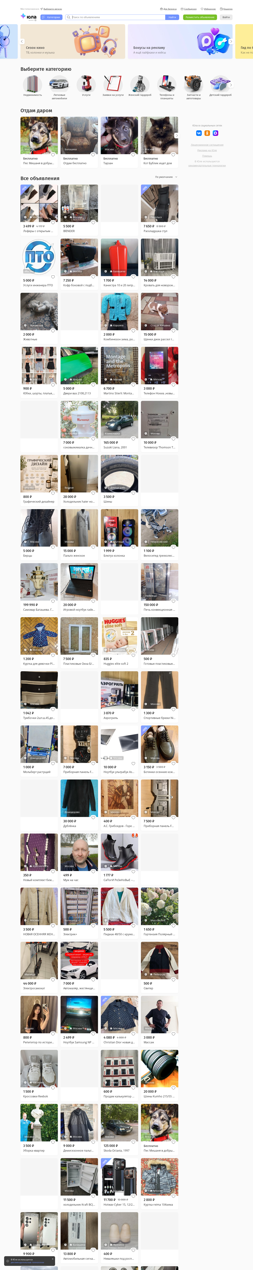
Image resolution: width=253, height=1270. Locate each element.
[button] (53, 155)
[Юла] (28, 16)
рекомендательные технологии (207, 165)
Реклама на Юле (207, 150)
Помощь (207, 155)
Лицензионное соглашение (207, 144)
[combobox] (115, 17)
